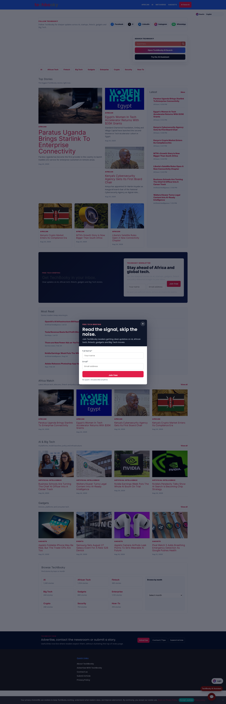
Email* (85, 361)
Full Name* (87, 351)
